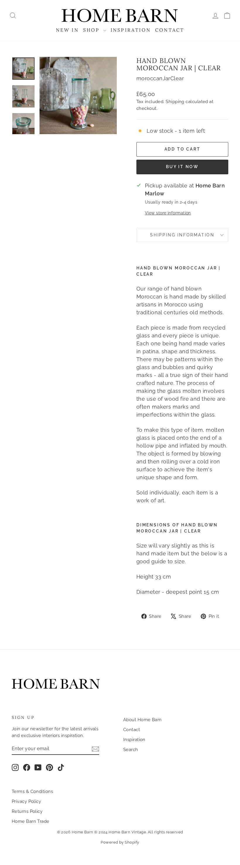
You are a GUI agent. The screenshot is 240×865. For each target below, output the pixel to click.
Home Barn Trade (30, 821)
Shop (92, 30)
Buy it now (182, 166)
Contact (169, 30)
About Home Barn (142, 719)
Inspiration (131, 30)
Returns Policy (27, 811)
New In (67, 30)
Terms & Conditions (32, 791)
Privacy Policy (26, 801)
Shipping (175, 101)
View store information (168, 212)
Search (130, 749)
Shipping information (182, 235)
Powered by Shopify (120, 842)
